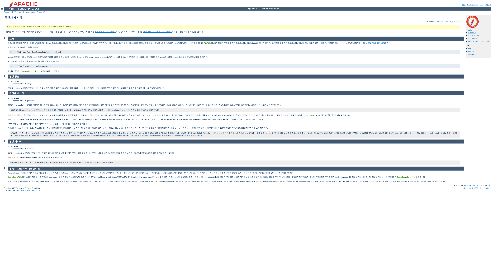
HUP (378, 43)
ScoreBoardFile (15, 177)
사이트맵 (488, 5)
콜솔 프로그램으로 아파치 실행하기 (157, 32)
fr (451, 22)
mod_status (13, 120)
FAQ (476, 5)
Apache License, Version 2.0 (29, 190)
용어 (481, 5)
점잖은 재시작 (473, 35)
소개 (470, 30)
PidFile (207, 43)
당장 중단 (472, 33)
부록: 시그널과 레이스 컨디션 (479, 41)
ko (458, 22)
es (446, 22)
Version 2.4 (41, 12)
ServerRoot (25, 71)
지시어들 (470, 5)
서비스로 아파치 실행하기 (105, 32)
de (438, 22)
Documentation (29, 12)
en (442, 22)
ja (454, 22)
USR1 (383, 43)
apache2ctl (472, 51)
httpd (470, 48)
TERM (374, 43)
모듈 (464, 5)
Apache (7, 12)
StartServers (153, 115)
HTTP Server (16, 12)
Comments (472, 54)
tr (462, 22)
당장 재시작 (472, 38)
